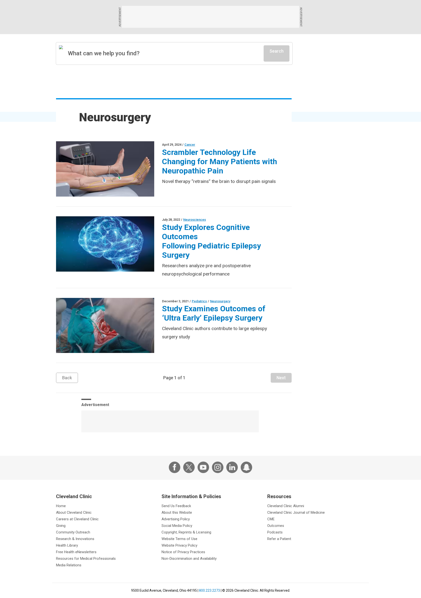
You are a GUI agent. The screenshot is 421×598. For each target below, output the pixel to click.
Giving (61, 525)
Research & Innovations (75, 539)
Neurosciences (194, 219)
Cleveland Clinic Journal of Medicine (296, 512)
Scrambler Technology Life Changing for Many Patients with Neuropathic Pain (219, 161)
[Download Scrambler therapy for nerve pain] (105, 169)
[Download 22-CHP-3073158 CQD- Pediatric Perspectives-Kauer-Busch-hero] (105, 244)
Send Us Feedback (176, 506)
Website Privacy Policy (179, 545)
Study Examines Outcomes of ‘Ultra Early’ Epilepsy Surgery (213, 313)
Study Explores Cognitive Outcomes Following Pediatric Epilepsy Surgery (211, 241)
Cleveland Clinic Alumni (285, 506)
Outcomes (275, 525)
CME (271, 519)
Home (61, 506)
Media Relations (68, 565)
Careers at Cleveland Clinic (77, 519)
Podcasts (275, 532)
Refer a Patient (279, 539)
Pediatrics (199, 301)
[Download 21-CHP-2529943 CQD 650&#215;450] (105, 325)
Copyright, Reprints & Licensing (186, 532)
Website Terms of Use (179, 539)
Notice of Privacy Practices (183, 552)
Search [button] (276, 51)
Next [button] (281, 377)
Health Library (67, 545)
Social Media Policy (177, 525)
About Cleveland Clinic (74, 512)
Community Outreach (73, 532)
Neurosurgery (220, 301)
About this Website (177, 512)
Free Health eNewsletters (76, 552)
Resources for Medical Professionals (86, 558)
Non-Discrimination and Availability (189, 558)
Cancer (189, 144)
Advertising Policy (176, 519)
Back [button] (67, 377)
